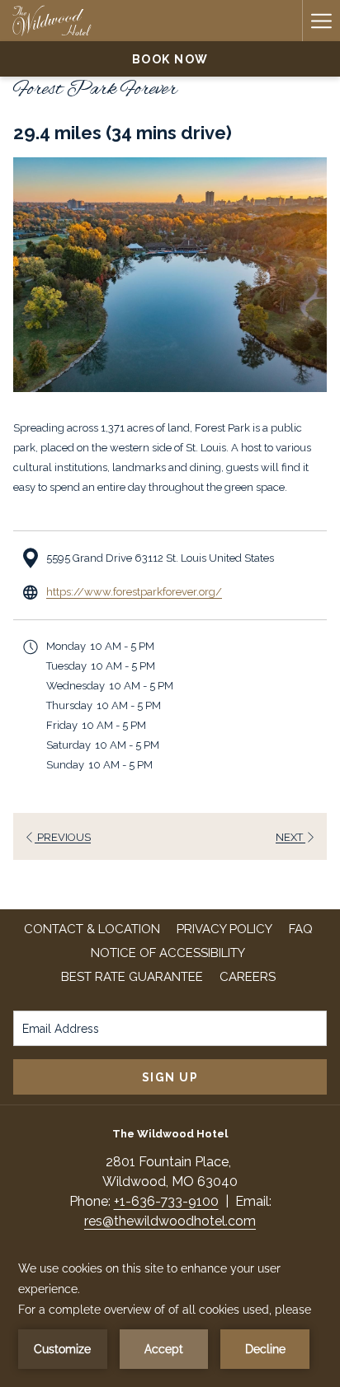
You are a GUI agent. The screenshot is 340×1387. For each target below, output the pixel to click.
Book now (170, 59)
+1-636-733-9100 (166, 1201)
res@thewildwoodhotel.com (170, 1221)
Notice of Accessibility (168, 953)
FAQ (301, 929)
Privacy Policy (224, 929)
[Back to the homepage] (52, 20)
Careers (250, 976)
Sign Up (170, 1077)
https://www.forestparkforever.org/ (134, 592)
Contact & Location (92, 929)
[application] (170, 1313)
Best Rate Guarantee (132, 976)
